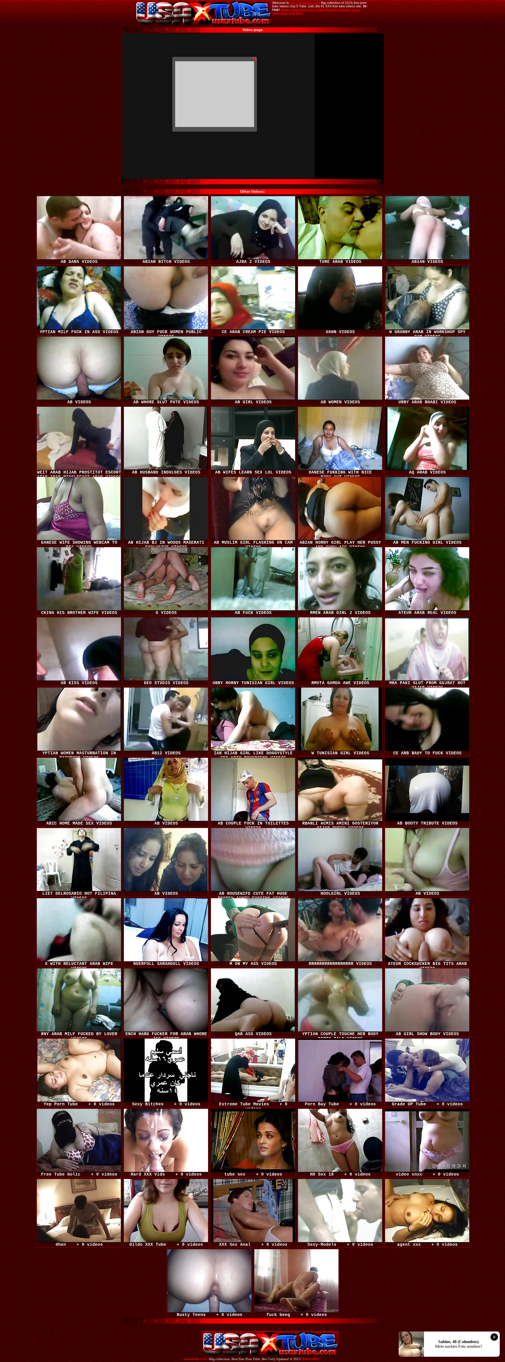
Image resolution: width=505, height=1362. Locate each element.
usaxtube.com (195, 1359)
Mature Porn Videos (311, 9)
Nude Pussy (296, 13)
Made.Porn (333, 9)
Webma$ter (310, 1359)
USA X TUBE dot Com (304, 2)
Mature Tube (289, 9)
